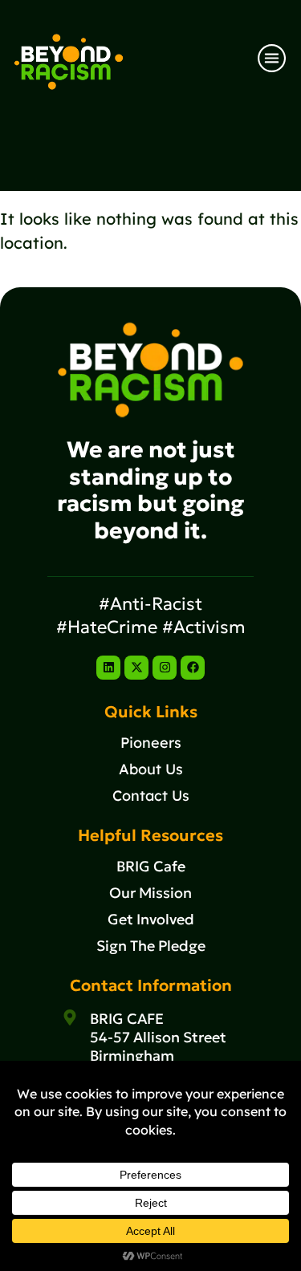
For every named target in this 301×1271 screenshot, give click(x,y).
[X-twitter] (136, 668)
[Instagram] (165, 668)
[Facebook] (193, 668)
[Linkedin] (108, 668)
